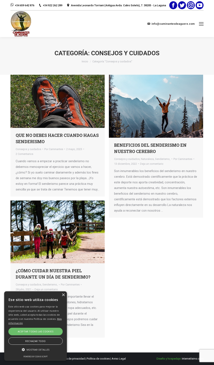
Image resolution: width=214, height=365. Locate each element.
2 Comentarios (24, 154)
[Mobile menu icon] (201, 24)
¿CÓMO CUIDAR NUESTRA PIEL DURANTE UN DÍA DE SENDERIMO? (53, 274)
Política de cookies (98, 358)
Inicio (85, 61)
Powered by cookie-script (35, 356)
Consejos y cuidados (28, 149)
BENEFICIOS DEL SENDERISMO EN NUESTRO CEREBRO (150, 148)
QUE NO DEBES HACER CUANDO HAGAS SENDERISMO (57, 138)
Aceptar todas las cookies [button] (35, 331)
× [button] (63, 295)
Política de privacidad (72, 358)
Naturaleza (147, 159)
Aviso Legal (119, 358)
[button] (35, 349)
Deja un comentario (151, 163)
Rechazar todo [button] (35, 341)
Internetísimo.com (193, 358)
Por (53, 149)
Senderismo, (162, 159)
